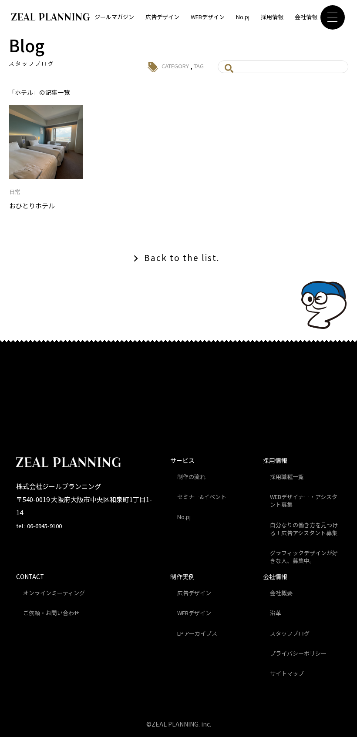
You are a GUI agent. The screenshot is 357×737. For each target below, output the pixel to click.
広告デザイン (162, 17)
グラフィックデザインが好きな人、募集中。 (304, 557)
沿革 (275, 613)
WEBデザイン (208, 17)
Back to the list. (182, 257)
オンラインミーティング (54, 593)
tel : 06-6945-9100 (39, 526)
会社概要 (281, 593)
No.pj (242, 17)
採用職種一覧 (287, 476)
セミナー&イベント (201, 496)
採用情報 (272, 17)
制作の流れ (191, 476)
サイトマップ (287, 673)
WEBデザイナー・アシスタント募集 (303, 500)
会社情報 (306, 17)
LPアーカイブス (197, 633)
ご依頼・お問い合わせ (51, 613)
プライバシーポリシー (298, 653)
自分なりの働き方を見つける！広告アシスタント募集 (304, 529)
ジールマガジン (114, 17)
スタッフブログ (290, 633)
